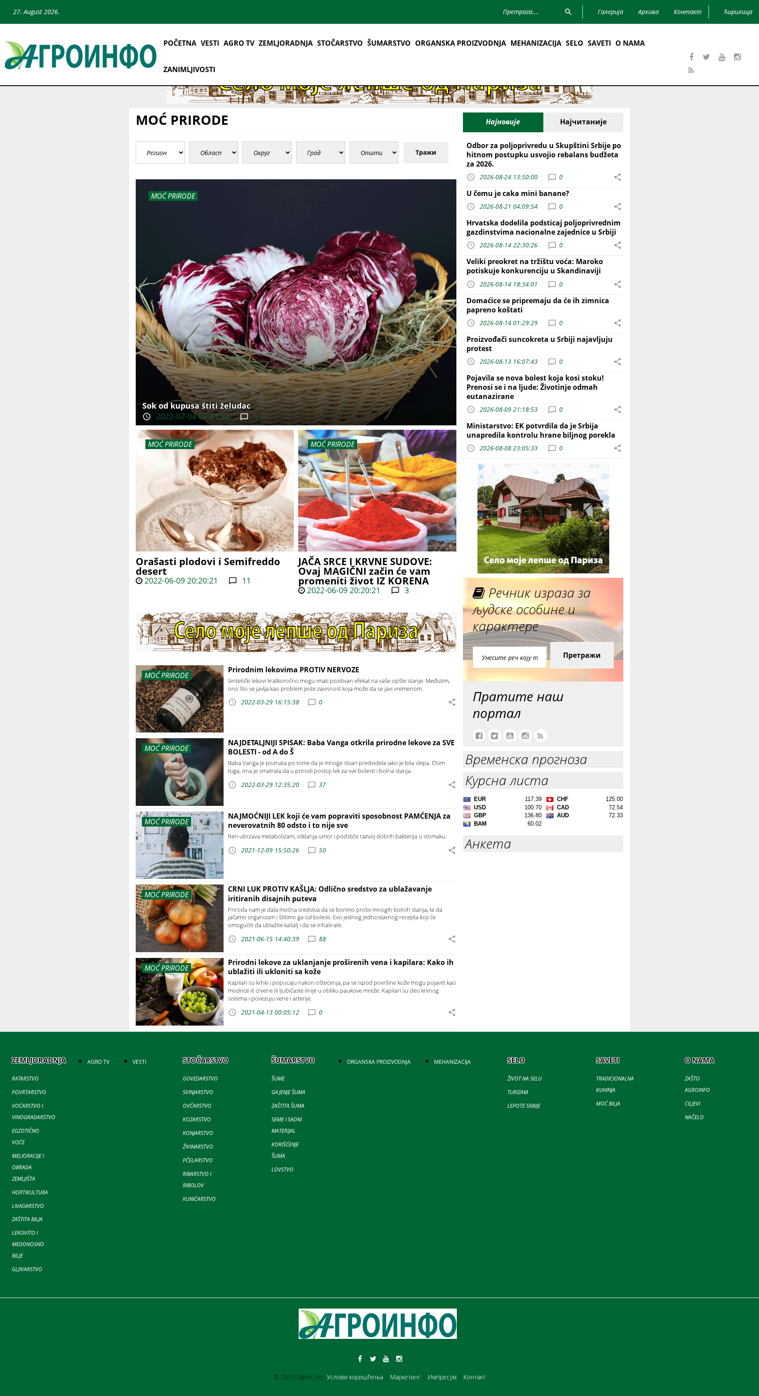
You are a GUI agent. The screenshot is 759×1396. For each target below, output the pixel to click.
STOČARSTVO (340, 43)
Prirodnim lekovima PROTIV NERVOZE (293, 669)
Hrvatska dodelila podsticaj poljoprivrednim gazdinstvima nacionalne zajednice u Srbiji (543, 227)
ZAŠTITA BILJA (27, 1219)
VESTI (210, 43)
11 (245, 580)
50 (322, 850)
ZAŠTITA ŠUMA (287, 1106)
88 (322, 939)
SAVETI (599, 43)
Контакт (474, 1377)
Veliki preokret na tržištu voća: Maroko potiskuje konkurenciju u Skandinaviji (534, 266)
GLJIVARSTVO (27, 1269)
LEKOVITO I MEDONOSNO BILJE (28, 1244)
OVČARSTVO (197, 1106)
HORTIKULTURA (30, 1192)
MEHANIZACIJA (535, 43)
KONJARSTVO (198, 1133)
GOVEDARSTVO (200, 1078)
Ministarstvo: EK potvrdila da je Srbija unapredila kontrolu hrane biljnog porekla (540, 430)
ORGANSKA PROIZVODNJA (460, 43)
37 (322, 784)
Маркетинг (405, 1377)
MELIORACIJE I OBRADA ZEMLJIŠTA (28, 1167)
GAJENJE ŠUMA (288, 1092)
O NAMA (630, 43)
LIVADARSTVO (28, 1206)
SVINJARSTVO (198, 1092)
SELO (574, 43)
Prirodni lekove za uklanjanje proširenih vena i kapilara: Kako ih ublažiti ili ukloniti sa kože (341, 966)
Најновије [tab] (503, 122)
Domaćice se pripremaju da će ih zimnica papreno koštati (537, 305)
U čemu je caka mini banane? (517, 193)
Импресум (442, 1377)
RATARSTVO (25, 1078)
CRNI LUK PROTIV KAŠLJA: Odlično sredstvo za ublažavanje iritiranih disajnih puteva (330, 893)
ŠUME (278, 1078)
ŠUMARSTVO (389, 43)
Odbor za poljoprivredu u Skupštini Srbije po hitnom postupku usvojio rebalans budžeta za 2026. (543, 155)
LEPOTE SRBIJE (523, 1106)
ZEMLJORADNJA (286, 43)
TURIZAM (517, 1092)
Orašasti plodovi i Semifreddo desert (208, 566)
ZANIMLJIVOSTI (189, 69)
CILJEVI (692, 1103)
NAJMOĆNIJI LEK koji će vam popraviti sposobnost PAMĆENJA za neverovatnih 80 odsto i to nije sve (339, 820)
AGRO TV (239, 43)
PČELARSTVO (198, 1160)
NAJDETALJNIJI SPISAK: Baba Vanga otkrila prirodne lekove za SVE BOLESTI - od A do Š (341, 747)
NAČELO (694, 1117)
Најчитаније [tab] (583, 122)
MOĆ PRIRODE (170, 444)
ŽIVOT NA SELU (524, 1078)
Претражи (582, 655)
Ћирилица (738, 11)
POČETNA (179, 43)
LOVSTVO (282, 1169)
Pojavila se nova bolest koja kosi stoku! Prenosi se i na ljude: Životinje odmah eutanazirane (535, 387)
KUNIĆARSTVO (199, 1199)
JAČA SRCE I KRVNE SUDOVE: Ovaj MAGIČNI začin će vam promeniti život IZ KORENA (365, 571)
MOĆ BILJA (608, 1103)
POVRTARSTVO (29, 1092)
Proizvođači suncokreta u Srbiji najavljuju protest (539, 343)
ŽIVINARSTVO (198, 1146)
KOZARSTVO (197, 1119)
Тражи (426, 152)
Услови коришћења (355, 1377)
